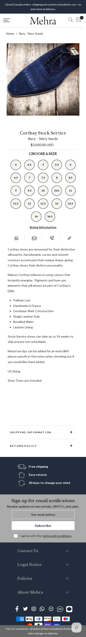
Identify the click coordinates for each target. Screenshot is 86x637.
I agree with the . (46, 536)
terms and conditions (56, 536)
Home (10, 33)
